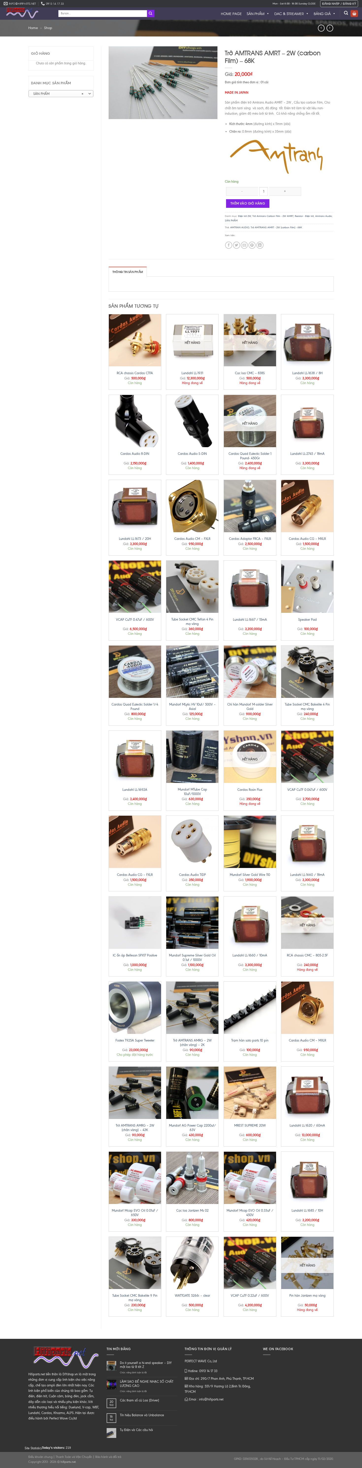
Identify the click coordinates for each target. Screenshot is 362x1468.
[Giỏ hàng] (354, 13)
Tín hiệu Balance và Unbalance (142, 1415)
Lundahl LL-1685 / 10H (307, 1210)
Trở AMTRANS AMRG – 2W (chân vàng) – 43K (135, 1128)
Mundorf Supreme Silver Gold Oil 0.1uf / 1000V (192, 958)
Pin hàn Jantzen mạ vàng (307, 1295)
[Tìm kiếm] (346, 13)
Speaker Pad (307, 619)
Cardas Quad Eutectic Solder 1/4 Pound (135, 707)
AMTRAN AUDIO (239, 227)
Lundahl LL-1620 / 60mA (307, 1125)
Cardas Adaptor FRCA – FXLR (250, 539)
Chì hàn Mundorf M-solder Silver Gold (250, 707)
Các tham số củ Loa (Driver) (139, 1400)
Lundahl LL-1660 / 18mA (307, 875)
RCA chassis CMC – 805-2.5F (307, 955)
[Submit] (150, 13)
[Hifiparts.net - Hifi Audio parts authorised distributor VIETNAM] (27, 13)
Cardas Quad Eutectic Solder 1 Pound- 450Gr (250, 456)
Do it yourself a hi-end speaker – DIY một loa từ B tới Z (146, 1365)
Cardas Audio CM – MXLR (307, 1040)
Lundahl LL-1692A (134, 790)
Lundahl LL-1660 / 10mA (249, 955)
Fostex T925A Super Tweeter (134, 1040)
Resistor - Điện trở (304, 216)
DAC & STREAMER (289, 13)
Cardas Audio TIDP (192, 875)
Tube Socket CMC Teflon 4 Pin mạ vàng (192, 622)
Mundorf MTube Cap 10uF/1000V (192, 792)
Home (33, 28)
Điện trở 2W (244, 216)
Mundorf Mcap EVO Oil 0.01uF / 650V (135, 1213)
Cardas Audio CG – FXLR (135, 875)
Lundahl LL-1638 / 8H (307, 373)
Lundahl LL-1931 (192, 373)
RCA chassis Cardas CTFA (135, 373)
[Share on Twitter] (236, 245)
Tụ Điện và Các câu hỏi (136, 1430)
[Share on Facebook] (228, 245)
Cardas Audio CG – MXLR (307, 539)
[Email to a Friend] (244, 245)
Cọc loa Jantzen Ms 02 (192, 1210)
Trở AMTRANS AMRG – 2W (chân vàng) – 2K (192, 1043)
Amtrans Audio (323, 216)
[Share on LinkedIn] (259, 245)
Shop (48, 28)
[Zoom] (114, 113)
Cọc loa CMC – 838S (250, 373)
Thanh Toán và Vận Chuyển (74, 1457)
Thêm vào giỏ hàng (247, 203)
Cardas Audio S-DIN (192, 454)
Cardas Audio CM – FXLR (192, 539)
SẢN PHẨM (255, 13)
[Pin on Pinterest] (252, 245)
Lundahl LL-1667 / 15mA (250, 619)
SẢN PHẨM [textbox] (58, 94)
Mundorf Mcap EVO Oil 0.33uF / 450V (250, 1213)
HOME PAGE (231, 13)
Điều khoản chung (40, 1457)
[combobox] (61, 93)
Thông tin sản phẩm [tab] (128, 272)
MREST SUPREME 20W (250, 1125)
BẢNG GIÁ (322, 13)
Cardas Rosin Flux (249, 790)
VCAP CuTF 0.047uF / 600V (307, 790)
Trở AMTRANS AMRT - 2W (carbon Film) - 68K (276, 227)
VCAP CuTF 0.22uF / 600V (250, 1295)
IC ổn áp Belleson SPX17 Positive (135, 955)
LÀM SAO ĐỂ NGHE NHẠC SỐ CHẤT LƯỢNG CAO (146, 1384)
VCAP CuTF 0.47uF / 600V (135, 619)
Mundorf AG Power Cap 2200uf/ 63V (192, 1128)
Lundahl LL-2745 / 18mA (307, 454)
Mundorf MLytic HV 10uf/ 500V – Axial (192, 707)
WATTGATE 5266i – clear (192, 1295)
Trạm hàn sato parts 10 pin (249, 1040)
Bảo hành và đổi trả (108, 1457)
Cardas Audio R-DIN (134, 454)
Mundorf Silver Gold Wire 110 (250, 875)
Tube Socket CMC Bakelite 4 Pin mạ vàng (307, 707)
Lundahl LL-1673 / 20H (135, 539)
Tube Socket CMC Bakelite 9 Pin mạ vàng (134, 1298)
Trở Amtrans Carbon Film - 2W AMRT (272, 216)
